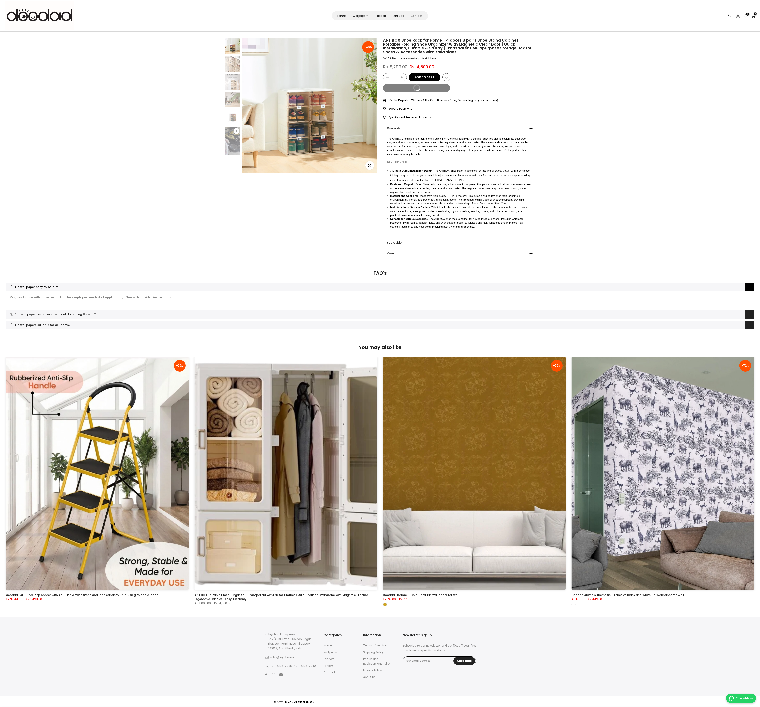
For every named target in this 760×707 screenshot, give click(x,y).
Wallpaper (360, 16)
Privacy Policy (372, 670)
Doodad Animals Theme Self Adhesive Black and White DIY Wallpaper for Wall (628, 595)
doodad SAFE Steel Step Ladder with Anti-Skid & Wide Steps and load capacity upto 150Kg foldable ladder (83, 595)
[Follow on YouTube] (281, 674)
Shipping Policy (373, 652)
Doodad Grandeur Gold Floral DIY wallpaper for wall (421, 595)
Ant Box (398, 16)
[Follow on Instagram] (273, 674)
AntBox (328, 665)
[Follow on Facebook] (266, 674)
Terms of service (375, 645)
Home (341, 16)
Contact (416, 16)
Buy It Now (404, 87)
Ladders (381, 16)
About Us (369, 677)
